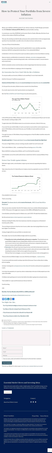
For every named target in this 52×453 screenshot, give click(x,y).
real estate (33, 57)
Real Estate (37, 321)
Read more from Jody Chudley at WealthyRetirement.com (16, 295)
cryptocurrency (41, 256)
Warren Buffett (44, 321)
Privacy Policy (35, 416)
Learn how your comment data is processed (31, 366)
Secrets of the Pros (7, 320)
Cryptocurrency (20, 321)
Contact (16, 402)
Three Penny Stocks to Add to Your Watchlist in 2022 (16, 316)
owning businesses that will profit (22, 266)
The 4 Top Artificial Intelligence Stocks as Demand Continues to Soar (20, 305)
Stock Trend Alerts (29, 18)
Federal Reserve (27, 321)
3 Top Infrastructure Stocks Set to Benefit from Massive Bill (17, 312)
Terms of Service (44, 416)
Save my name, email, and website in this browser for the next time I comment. (22, 358)
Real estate (8, 247)
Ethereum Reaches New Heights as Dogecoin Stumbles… (15, 323)
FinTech (33, 321)
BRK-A (9, 321)
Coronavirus (14, 321)
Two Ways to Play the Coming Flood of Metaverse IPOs (16, 309)
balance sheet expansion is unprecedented (20, 217)
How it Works (10, 402)
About (5, 402)
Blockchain (5, 321)
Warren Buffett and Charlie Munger (15, 93)
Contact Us (8, 392)
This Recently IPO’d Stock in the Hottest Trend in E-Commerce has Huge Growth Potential (22, 324)
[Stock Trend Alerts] (4, 2)
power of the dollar (36, 147)
